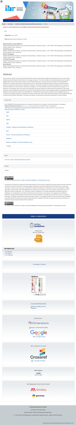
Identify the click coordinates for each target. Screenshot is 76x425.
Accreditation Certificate (39, 264)
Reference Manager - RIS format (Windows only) (19, 142)
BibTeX (8, 119)
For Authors (8, 253)
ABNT (7, 112)
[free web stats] (38, 373)
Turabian (8, 146)
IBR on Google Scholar (39, 336)
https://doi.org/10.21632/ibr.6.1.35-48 (17, 39)
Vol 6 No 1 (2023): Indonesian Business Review (28, 24)
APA (7, 116)
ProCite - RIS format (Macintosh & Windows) (18, 135)
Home (4, 24)
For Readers (8, 251)
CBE (7, 123)
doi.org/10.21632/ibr (39, 361)
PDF (5, 31)
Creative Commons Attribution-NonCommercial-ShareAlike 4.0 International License (43, 205)
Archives (10, 24)
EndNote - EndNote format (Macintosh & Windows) (19, 127)
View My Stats (38, 375)
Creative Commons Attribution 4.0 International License (35, 180)
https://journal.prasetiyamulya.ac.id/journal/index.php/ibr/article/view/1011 (25, 107)
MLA (7, 131)
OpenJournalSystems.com (66, 423)
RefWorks (8, 138)
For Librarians (9, 255)
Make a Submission (38, 216)
